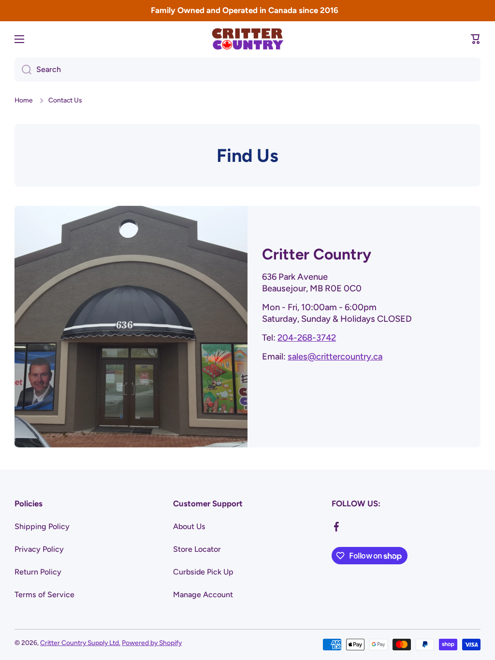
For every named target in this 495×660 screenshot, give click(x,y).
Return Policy (38, 571)
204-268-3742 (306, 337)
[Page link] (131, 326)
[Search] (23, 69)
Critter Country (316, 254)
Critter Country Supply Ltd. (80, 642)
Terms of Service (44, 594)
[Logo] (247, 39)
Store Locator (197, 549)
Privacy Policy (39, 549)
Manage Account (203, 594)
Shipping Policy (42, 526)
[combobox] (247, 69)
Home (24, 100)
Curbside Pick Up (203, 571)
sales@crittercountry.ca (335, 356)
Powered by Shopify (152, 642)
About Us (189, 526)
